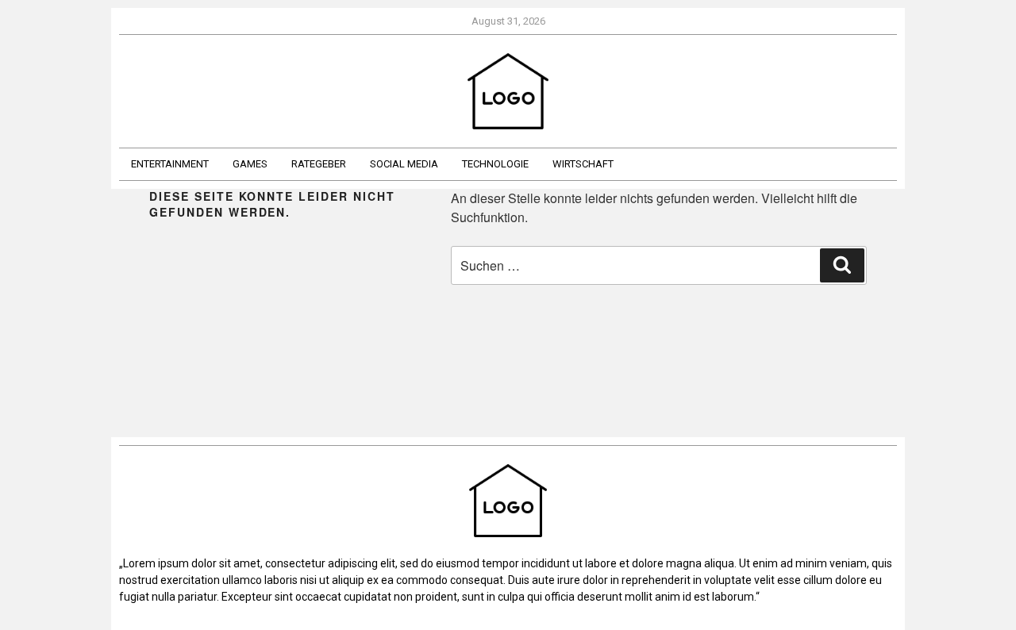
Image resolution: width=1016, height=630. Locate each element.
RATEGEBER (318, 164)
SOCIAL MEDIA (404, 164)
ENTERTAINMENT (170, 164)
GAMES (250, 164)
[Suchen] (842, 265)
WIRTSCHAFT (583, 164)
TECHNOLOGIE (495, 164)
